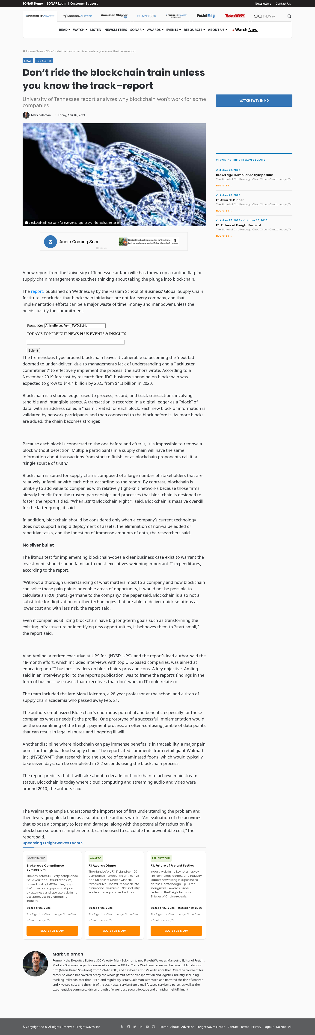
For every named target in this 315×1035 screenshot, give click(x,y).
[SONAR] (264, 16)
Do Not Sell (283, 1027)
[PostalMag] (205, 16)
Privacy (256, 1027)
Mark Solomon (41, 115)
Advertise (187, 1027)
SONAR (136, 29)
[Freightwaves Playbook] (146, 16)
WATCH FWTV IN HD (254, 100)
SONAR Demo (33, 3)
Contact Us (283, 3)
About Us (216, 29)
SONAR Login (56, 3)
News (41, 51)
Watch (79, 29)
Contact (233, 1027)
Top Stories (43, 61)
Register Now (52, 931)
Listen (95, 29)
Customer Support (84, 3)
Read (63, 29)
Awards (154, 29)
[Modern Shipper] (77, 16)
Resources (193, 29)
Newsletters (263, 3)
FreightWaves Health (210, 1027)
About (174, 1027)
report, (37, 291)
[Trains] (235, 16)
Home (30, 51)
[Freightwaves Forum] (176, 16)
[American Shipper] (114, 16)
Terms (245, 1027)
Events (172, 29)
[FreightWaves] (40, 16)
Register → (224, 185)
